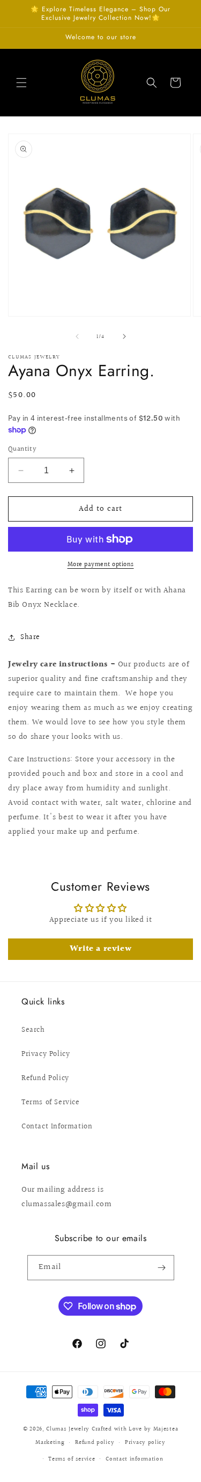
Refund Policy (45, 1078)
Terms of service (71, 1459)
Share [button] (30, 637)
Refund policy (94, 1442)
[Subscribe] (162, 1267)
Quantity (22, 449)
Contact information (134, 1459)
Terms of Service (50, 1103)
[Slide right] (124, 336)
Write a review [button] (100, 949)
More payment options (101, 565)
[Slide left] (77, 336)
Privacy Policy (45, 1054)
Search (33, 1030)
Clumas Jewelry (68, 1429)
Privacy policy (145, 1442)
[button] (21, 82)
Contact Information (56, 1127)
